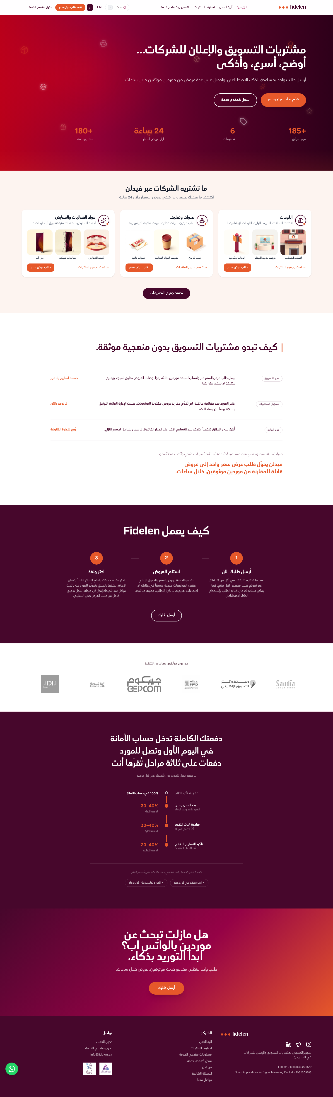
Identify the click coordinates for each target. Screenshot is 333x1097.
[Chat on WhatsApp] (11, 1069)
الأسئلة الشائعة (202, 1073)
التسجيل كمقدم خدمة (175, 7)
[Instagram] (308, 1044)
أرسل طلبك (166, 615)
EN (99, 7)
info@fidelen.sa (101, 1054)
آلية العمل (226, 7)
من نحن (207, 1067)
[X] (299, 1044)
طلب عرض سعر (237, 267)
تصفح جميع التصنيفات (166, 293)
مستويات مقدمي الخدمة (195, 1054)
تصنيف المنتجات (204, 7)
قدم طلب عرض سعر (70, 7)
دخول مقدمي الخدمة (40, 7)
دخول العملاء (104, 1042)
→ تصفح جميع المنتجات (290, 267)
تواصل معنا (204, 1080)
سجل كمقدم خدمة (235, 100)
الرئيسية (242, 7)
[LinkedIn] (289, 1044)
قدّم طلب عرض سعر (283, 100)
